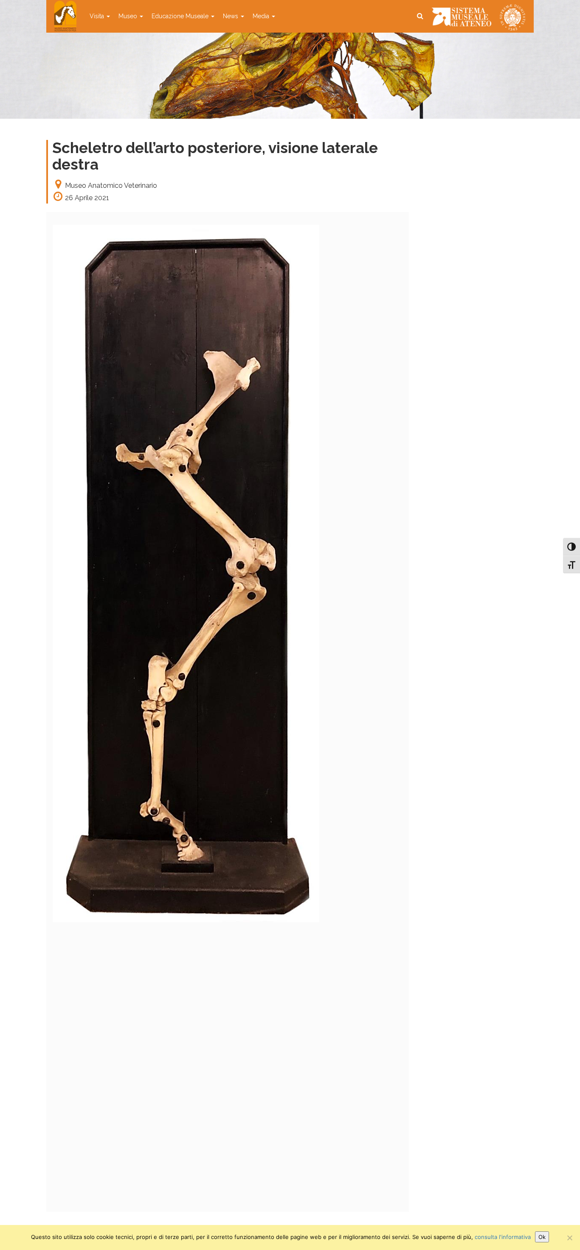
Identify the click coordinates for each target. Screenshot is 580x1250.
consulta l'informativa (503, 1236)
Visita (98, 16)
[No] (569, 1237)
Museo (128, 16)
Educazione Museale (181, 16)
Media (262, 16)
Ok (542, 1236)
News (231, 16)
